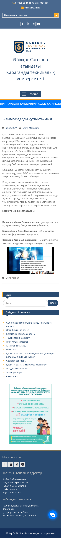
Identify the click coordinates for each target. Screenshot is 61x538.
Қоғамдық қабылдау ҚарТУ (20, 333)
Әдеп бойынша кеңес (17, 329)
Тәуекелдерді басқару (18, 337)
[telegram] (38, 24)
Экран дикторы (14, 372)
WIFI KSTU (11, 349)
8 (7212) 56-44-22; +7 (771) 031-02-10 (31, 3)
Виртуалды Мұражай (17, 341)
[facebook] (22, 24)
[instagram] (33, 24)
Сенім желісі (12, 376)
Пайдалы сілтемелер (17, 368)
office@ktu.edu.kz (32, 8)
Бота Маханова (31, 127)
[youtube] (28, 24)
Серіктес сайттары (16, 360)
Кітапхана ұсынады (16, 345)
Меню (34, 94)
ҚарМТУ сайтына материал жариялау (26, 364)
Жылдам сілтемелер (15, 15)
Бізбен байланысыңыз (14, 479)
